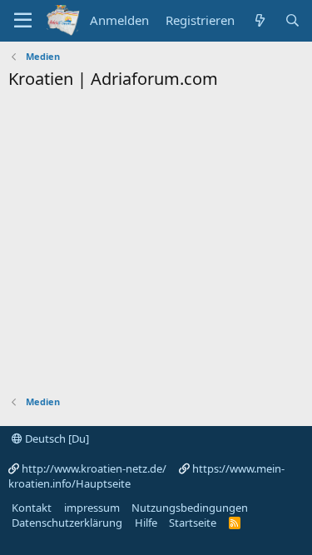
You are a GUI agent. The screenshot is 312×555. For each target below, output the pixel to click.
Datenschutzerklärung (67, 522)
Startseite (192, 522)
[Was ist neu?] (259, 20)
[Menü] (22, 21)
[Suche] (292, 20)
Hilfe (146, 522)
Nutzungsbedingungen (189, 507)
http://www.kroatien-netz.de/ (94, 468)
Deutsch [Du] (55, 438)
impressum (92, 507)
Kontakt (32, 507)
